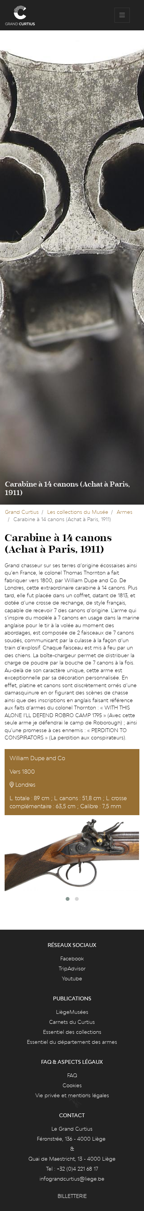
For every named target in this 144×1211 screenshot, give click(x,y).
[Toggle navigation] (122, 15)
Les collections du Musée (77, 512)
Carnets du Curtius (72, 1022)
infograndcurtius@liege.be (72, 1179)
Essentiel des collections (72, 1032)
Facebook (72, 958)
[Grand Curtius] (20, 15)
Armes (124, 512)
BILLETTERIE (72, 1196)
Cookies (72, 1085)
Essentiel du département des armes (72, 1042)
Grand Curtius (22, 512)
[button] (67, 899)
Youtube (72, 978)
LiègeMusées (72, 1012)
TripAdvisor (72, 968)
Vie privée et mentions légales (72, 1095)
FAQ (72, 1075)
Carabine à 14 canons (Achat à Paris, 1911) (67, 488)
